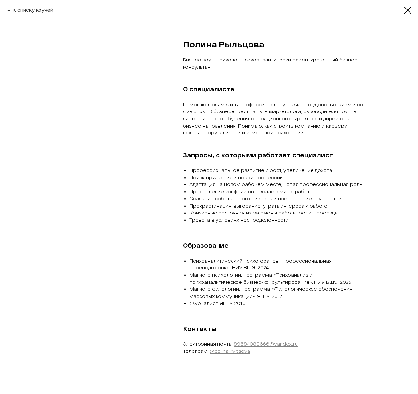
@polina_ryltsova (230, 351)
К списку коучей (32, 10)
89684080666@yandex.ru (266, 344)
